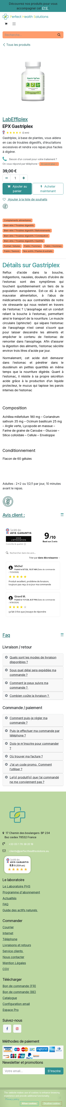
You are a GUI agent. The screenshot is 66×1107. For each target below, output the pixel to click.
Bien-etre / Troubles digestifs (19, 225)
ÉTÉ (45, 8)
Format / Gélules (12, 246)
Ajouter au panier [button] (19, 189)
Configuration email (16, 1004)
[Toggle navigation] (14, 23)
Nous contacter (13, 957)
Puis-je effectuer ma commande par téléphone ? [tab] (35, 733)
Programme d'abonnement (21, 892)
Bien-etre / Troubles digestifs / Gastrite (23, 241)
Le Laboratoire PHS (16, 886)
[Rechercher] (59, 34)
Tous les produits (18, 45)
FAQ (5, 904)
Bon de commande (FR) (19, 986)
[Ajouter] (24, 178)
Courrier (8, 927)
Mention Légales (14, 963)
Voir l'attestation (18, 539)
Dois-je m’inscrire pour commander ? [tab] (34, 746)
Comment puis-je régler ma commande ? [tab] (28, 720)
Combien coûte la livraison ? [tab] (30, 696)
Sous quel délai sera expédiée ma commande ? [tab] (33, 672)
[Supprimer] (7, 178)
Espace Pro (11, 1010)
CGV (6, 969)
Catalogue (10, 998)
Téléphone (10, 939)
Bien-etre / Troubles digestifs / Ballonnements (27, 230)
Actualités (9, 898)
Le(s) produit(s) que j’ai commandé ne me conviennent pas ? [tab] (34, 780)
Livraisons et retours (17, 945)
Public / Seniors (11, 251)
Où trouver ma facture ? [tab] (26, 756)
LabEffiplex (15, 119)
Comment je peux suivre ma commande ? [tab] (29, 685)
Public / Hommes (53, 246)
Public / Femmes (32, 246)
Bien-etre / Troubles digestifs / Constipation (26, 236)
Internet (8, 933)
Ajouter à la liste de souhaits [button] (27, 199)
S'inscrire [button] (54, 1071)
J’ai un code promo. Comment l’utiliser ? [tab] (31, 767)
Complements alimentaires (17, 220)
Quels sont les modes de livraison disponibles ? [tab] (33, 660)
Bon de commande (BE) (19, 992)
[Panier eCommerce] (6, 23)
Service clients (13, 951)
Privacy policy (12, 1099)
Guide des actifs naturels (20, 910)
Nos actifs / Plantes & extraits (37, 251)
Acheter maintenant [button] (48, 189)
